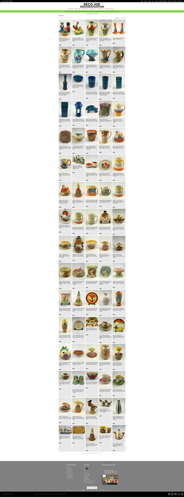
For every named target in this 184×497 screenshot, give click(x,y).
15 (94, 453)
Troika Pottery (100, 9)
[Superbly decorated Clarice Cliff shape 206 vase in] (116, 477)
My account (86, 476)
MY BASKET (174, 1)
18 (98, 453)
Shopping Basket (87, 479)
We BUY (169, 1)
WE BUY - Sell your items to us (89, 482)
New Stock (70, 9)
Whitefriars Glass (109, 9)
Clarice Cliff (77, 9)
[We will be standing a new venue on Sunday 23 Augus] (104, 477)
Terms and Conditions (56, 494)
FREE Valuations (87, 473)
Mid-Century (93, 9)
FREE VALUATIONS (163, 1)
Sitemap (51, 494)
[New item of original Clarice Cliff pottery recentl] (116, 481)
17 (97, 453)
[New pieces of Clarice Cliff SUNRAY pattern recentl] (108, 481)
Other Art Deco (85, 9)
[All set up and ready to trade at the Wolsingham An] (104, 481)
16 (95, 453)
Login (107, 490)
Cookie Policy (36, 494)
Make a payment (87, 475)
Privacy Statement (46, 494)
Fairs (153, 1)
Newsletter (86, 478)
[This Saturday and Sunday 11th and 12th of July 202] (112, 481)
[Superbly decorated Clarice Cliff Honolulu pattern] (112, 477)
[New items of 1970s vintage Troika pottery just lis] (108, 477)
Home (142, 1)
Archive (156, 1)
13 (91, 453)
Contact (149, 1)
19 (100, 453)
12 (89, 453)
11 (88, 453)
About (145, 1)
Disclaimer (41, 494)
